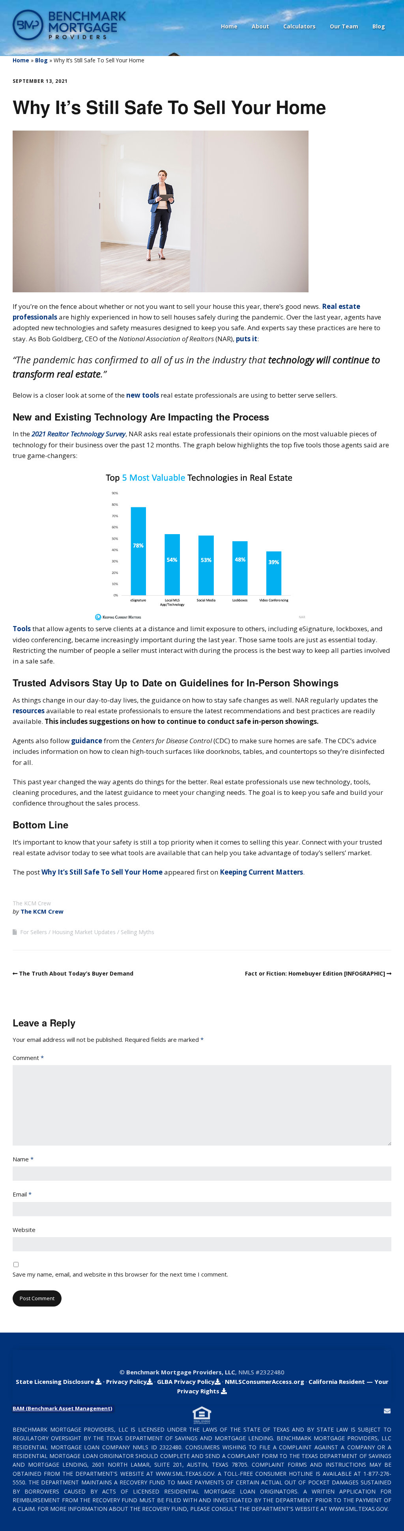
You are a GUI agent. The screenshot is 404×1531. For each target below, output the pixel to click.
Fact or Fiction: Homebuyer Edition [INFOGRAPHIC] (315, 973)
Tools (22, 628)
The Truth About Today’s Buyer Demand (76, 973)
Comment (28, 1058)
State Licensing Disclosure (55, 1381)
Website (24, 1230)
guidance (86, 740)
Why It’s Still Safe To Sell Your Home (102, 872)
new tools (142, 395)
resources (29, 710)
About (260, 26)
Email (22, 1194)
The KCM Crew (42, 911)
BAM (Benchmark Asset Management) (62, 1408)
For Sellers (33, 932)
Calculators (299, 26)
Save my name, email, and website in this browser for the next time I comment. (120, 1274)
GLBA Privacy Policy (186, 1381)
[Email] (387, 1411)
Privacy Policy (126, 1381)
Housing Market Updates (84, 932)
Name (23, 1159)
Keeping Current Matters (261, 872)
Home (229, 26)
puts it (246, 338)
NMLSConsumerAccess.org (264, 1381)
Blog (378, 26)
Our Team (344, 26)
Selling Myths (137, 932)
